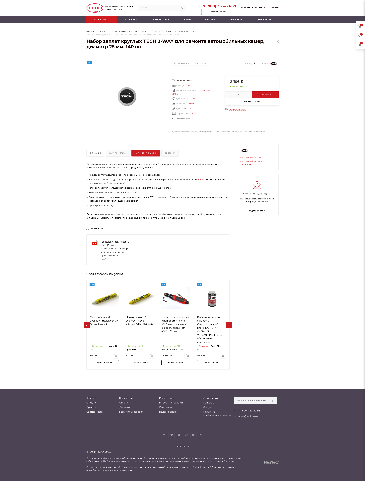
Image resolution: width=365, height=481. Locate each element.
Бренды (91, 407)
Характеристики (117, 153)
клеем (201, 179)
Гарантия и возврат (131, 411)
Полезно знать (168, 411)
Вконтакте (164, 435)
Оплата (123, 402)
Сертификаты (94, 411)
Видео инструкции (171, 402)
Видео (170, 153)
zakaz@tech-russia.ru (249, 416)
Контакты (209, 402)
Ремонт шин (166, 398)
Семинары (165, 407)
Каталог (91, 398)
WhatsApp (193, 435)
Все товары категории (250, 157)
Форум (207, 407)
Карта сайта (182, 446)
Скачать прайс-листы (253, 8)
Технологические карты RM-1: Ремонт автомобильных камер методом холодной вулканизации (115, 248)
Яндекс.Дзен (179, 435)
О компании (211, 398)
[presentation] (87, 325)
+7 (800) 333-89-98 (218, 6)
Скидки (91, 402)
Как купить (126, 398)
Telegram (201, 435)
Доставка (124, 407)
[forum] (186, 435)
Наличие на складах (145, 153)
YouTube (172, 435)
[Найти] (182, 8)
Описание (95, 153)
